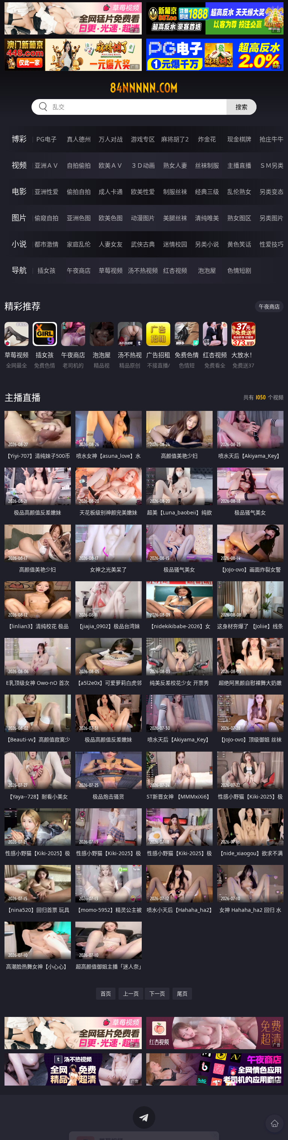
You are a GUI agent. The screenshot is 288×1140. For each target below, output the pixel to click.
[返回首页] (275, 1123)
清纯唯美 (207, 218)
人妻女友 (111, 244)
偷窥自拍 (46, 218)
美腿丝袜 (175, 218)
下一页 (157, 993)
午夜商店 (79, 270)
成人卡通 (111, 192)
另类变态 (272, 192)
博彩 (19, 139)
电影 (19, 191)
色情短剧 (239, 270)
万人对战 (111, 139)
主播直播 (239, 165)
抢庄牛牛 (272, 139)
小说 (19, 244)
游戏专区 (143, 139)
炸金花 (207, 139)
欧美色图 (111, 218)
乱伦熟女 (239, 192)
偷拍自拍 (79, 192)
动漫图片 (143, 218)
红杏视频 (175, 270)
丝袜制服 (207, 165)
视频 (19, 165)
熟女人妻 (175, 165)
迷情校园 (175, 244)
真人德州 (79, 139)
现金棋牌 (239, 139)
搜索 (242, 107)
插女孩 (47, 270)
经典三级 (207, 192)
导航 (19, 270)
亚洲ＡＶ (46, 165)
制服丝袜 (175, 192)
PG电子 (46, 139)
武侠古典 (143, 244)
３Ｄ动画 (143, 165)
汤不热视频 (143, 270)
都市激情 (46, 244)
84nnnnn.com (144, 87)
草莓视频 (111, 270)
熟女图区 (239, 218)
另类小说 (207, 244)
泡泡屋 (207, 270)
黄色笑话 (239, 244)
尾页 (182, 993)
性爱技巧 (272, 244)
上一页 (131, 993)
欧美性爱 (143, 192)
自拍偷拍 (79, 165)
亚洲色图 (79, 218)
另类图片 (272, 218)
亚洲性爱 (46, 192)
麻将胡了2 (175, 139)
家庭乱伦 (79, 244)
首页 (105, 993)
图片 (19, 218)
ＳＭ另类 (272, 165)
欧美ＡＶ (111, 165)
